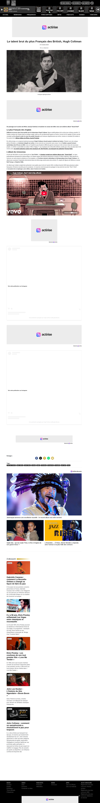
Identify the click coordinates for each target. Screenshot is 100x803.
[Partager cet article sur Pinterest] (44, 459)
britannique (43, 465)
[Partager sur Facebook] (36, 459)
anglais (38, 465)
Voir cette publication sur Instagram (17, 286)
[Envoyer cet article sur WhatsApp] (48, 459)
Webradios (18, 14)
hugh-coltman (20, 465)
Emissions (9, 788)
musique (34, 465)
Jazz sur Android (71, 786)
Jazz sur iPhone (70, 784)
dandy (68, 465)
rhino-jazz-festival (11, 465)
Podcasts (70, 14)
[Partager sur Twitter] (40, 459)
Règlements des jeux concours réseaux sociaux (87, 786)
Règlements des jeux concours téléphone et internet (87, 795)
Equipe (9, 786)
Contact (9, 784)
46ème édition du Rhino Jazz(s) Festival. (27, 138)
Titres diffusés (46, 14)
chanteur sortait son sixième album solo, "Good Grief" (56, 154)
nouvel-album (27, 465)
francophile (57, 465)
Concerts (24, 786)
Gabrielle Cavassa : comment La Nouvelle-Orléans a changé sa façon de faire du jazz (17, 580)
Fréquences (31, 14)
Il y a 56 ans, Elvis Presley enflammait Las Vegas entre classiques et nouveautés (18, 618)
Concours (93, 14)
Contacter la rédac (27, 788)
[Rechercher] (92, 3)
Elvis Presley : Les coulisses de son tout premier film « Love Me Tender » (17, 656)
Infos (59, 14)
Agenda (82, 14)
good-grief (63, 465)
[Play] (2, 10)
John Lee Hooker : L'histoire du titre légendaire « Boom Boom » (18, 692)
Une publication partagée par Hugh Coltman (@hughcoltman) (44, 317)
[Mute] (28, 9)
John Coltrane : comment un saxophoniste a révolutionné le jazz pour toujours (18, 726)
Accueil (5, 14)
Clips (22, 784)
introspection (50, 465)
